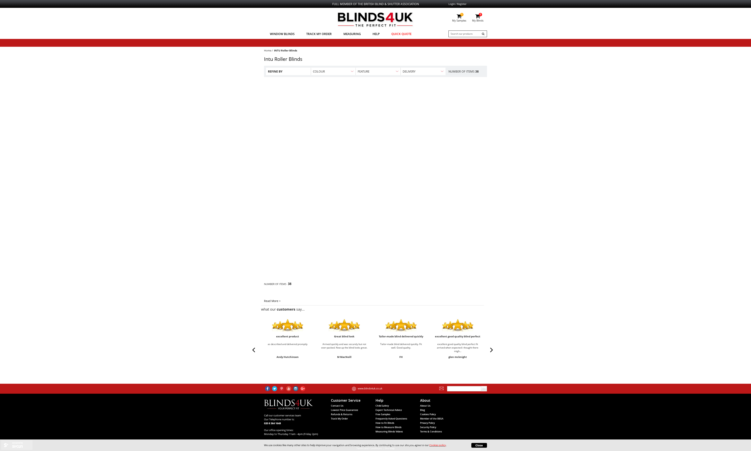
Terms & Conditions (431, 431)
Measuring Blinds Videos (389, 431)
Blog (422, 410)
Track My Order (319, 34)
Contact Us (337, 405)
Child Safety (382, 405)
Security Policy (428, 427)
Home (267, 50)
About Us (425, 405)
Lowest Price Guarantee (344, 410)
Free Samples (383, 414)
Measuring (352, 34)
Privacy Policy (427, 423)
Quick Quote (401, 34)
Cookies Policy (428, 414)
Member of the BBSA (431, 418)
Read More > (272, 301)
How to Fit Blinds (385, 423)
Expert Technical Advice (389, 410)
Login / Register (457, 4)
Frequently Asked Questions (391, 418)
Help (376, 34)
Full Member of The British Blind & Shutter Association (375, 4)
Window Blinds (282, 34)
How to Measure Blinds (389, 427)
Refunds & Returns (341, 414)
